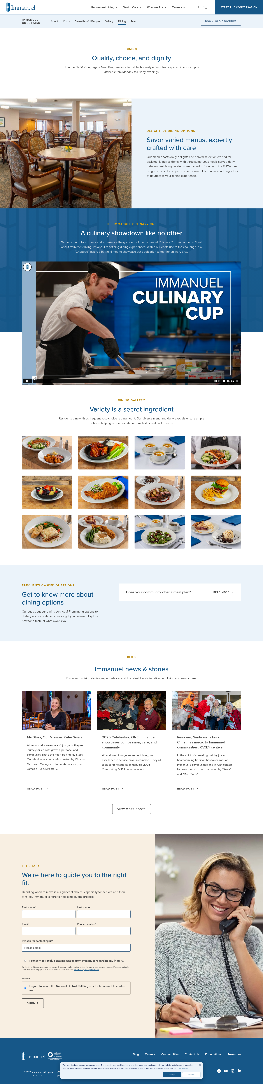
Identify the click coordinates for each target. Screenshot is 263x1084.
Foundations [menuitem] (213, 1054)
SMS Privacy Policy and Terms (86, 969)
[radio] (76, 988)
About (54, 21)
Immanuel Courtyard (31, 21)
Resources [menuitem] (234, 1054)
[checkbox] (76, 988)
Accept (172, 1075)
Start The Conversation (239, 7)
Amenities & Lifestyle (87, 21)
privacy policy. (183, 1068)
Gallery (109, 21)
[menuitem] (219, 1070)
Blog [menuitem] (136, 1054)
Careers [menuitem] (150, 1054)
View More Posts (131, 809)
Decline (191, 1075)
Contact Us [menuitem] (192, 1054)
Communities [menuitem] (170, 1054)
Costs (66, 21)
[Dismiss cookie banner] (200, 1065)
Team (134, 21)
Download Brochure (221, 21)
